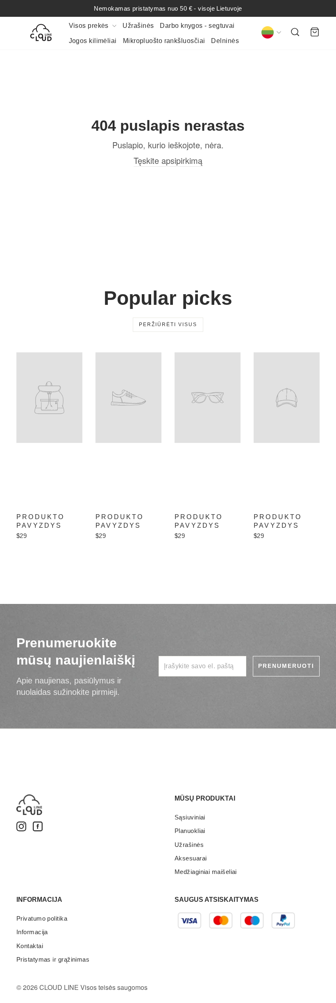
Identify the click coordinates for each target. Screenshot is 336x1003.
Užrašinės (138, 25)
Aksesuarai (191, 858)
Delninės (225, 40)
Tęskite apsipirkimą (168, 160)
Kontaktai (29, 945)
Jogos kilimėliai (93, 40)
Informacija (32, 931)
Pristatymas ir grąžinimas (52, 959)
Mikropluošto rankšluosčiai (164, 40)
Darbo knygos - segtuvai (197, 25)
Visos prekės (90, 25)
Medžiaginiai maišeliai (206, 871)
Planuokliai (190, 830)
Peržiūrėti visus (168, 324)
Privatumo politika (41, 918)
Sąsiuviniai (190, 817)
